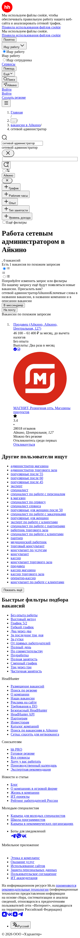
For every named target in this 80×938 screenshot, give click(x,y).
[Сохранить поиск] (6, 165)
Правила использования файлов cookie (31, 35)
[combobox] (22, 143)
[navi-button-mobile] (6, 103)
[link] (9, 79)
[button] (7, 89)
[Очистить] (8, 153)
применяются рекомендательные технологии (39, 887)
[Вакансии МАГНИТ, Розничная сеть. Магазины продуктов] (44, 379)
